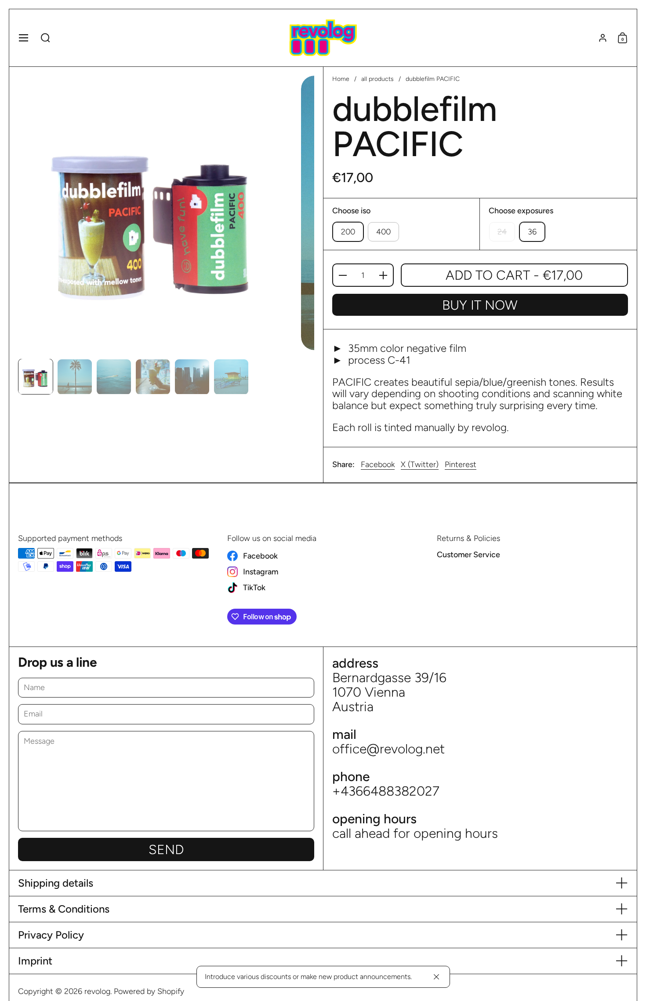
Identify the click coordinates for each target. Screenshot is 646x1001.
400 (383, 232)
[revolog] (323, 38)
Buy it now (480, 305)
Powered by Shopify (149, 991)
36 (532, 232)
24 (502, 232)
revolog (97, 991)
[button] (45, 37)
